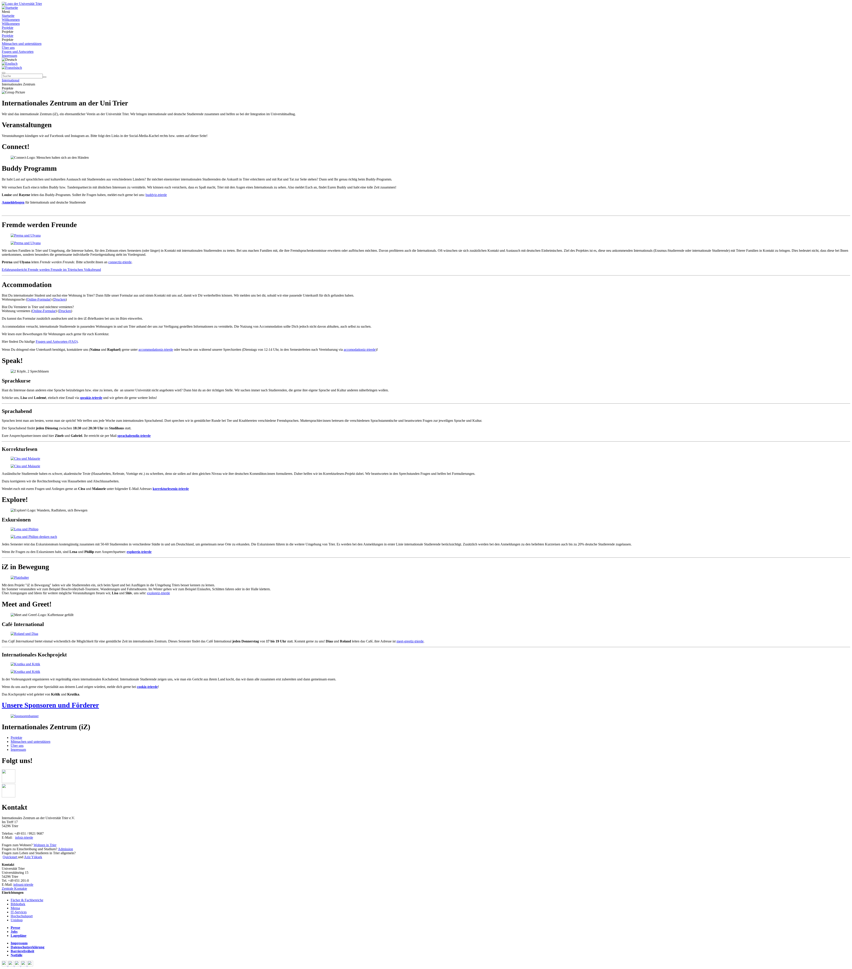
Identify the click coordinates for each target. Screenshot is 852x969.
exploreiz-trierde (158, 593)
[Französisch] (12, 67)
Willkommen (11, 20)
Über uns (8, 48)
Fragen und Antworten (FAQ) (57, 341)
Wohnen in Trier (45, 845)
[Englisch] (10, 63)
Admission (65, 849)
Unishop (17, 920)
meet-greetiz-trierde (410, 641)
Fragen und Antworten (18, 52)
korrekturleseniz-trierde (171, 489)
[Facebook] (5, 965)
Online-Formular (38, 299)
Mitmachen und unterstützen (21, 44)
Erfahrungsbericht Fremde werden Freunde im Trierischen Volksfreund (51, 269)
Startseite (8, 16)
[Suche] (3, 72)
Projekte (7, 28)
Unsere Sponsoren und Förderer (50, 705)
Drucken (59, 299)
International (10, 80)
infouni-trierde (23, 884)
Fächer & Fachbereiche (27, 900)
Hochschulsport (22, 916)
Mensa (15, 908)
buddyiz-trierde (156, 195)
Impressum (9, 55)
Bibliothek (18, 904)
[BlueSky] (11, 965)
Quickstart (10, 857)
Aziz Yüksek (33, 857)
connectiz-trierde (120, 262)
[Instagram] (24, 965)
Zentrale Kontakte (14, 888)
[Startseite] (22, 4)
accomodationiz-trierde (360, 349)
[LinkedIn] (30, 965)
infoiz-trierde (24, 837)
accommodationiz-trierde (155, 349)
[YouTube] (18, 965)
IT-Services (19, 912)
